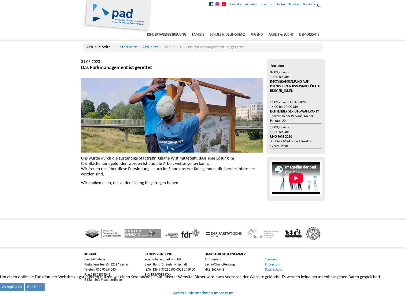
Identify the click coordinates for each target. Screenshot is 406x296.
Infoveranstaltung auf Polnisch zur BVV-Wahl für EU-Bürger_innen (295, 86)
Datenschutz (273, 269)
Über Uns (267, 4)
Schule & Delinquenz (227, 34)
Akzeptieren (12, 287)
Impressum (272, 264)
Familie (198, 34)
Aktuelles (251, 4)
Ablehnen (35, 287)
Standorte (309, 4)
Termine (294, 4)
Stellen (280, 4)
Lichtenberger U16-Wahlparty (294, 111)
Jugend (257, 34)
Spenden (271, 259)
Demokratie (309, 34)
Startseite (235, 4)
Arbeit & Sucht (281, 34)
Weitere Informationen (193, 293)
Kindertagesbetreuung (166, 34)
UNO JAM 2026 (281, 137)
